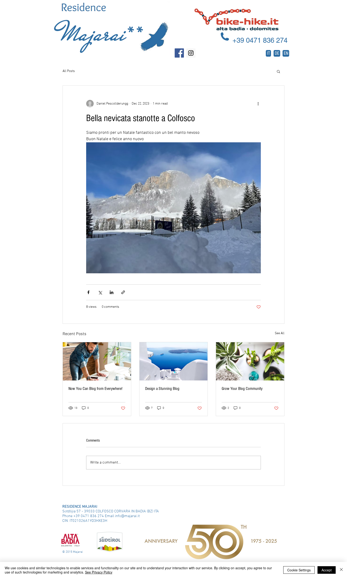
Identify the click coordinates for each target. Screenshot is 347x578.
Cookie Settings (299, 570)
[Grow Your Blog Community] (250, 361)
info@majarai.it (127, 516)
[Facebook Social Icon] (179, 53)
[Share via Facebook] (88, 292)
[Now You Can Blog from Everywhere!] (97, 361)
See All (279, 333)
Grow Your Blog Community (242, 388)
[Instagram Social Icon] (190, 53)
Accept (327, 570)
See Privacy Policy (98, 572)
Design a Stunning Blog (162, 388)
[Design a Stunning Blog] (174, 361)
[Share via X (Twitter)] (100, 292)
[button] (278, 71)
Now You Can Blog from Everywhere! (95, 388)
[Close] (341, 570)
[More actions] (258, 103)
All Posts (69, 71)
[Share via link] (123, 292)
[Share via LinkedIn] (111, 292)
